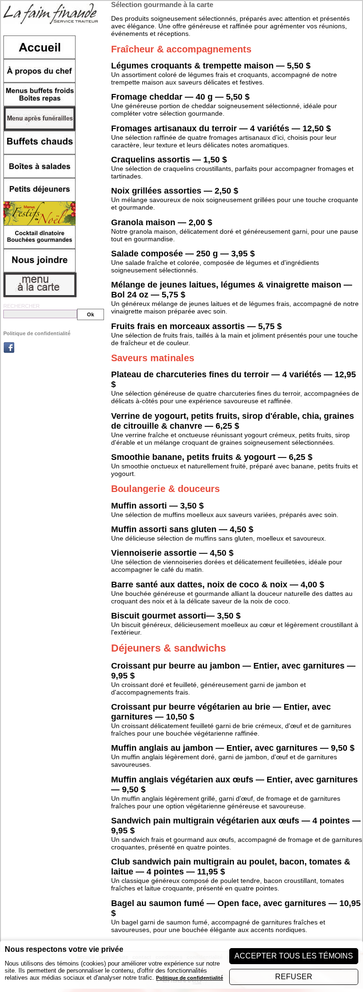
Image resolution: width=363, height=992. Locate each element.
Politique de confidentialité (36, 333)
